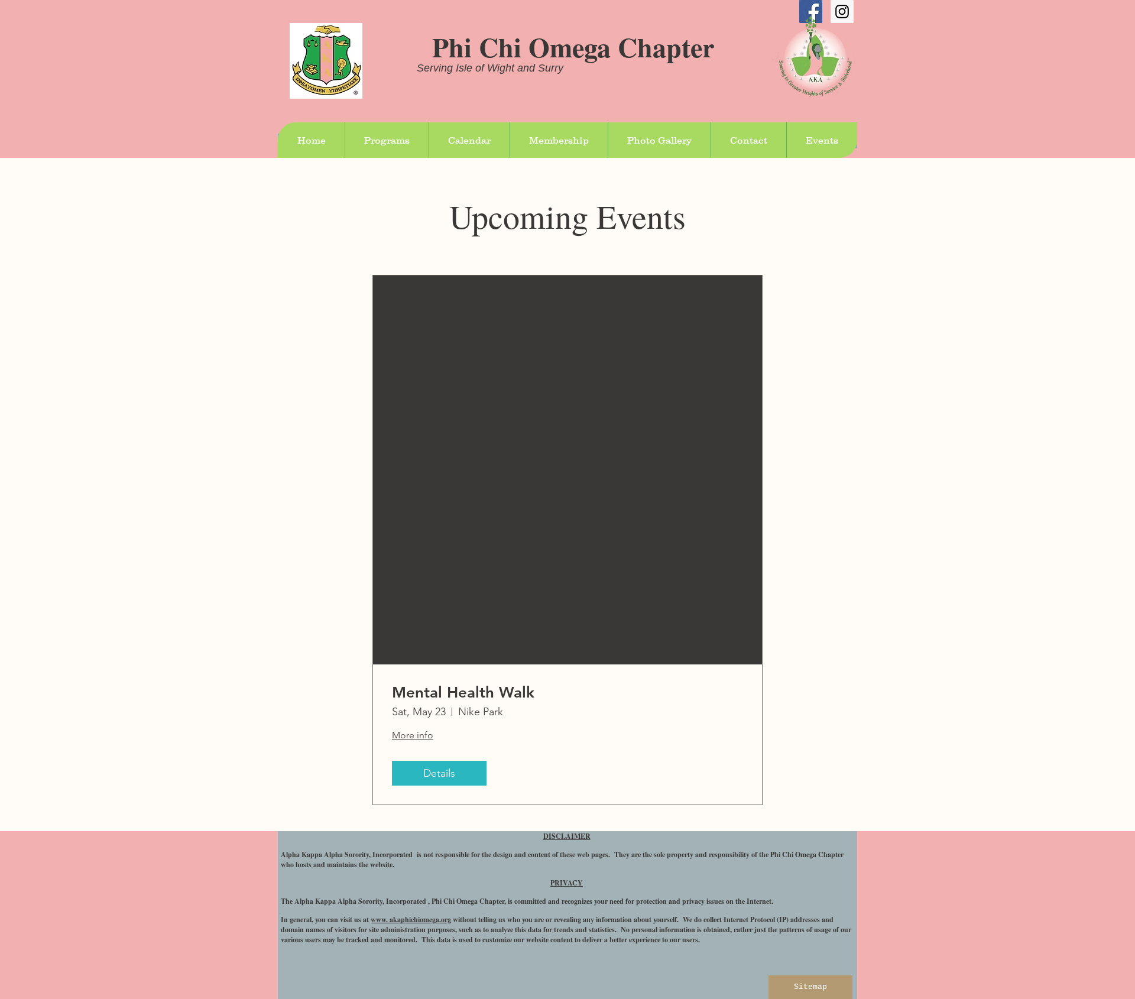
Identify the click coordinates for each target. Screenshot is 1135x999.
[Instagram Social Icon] (842, 11)
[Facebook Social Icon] (810, 11)
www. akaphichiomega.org (411, 919)
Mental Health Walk (463, 692)
